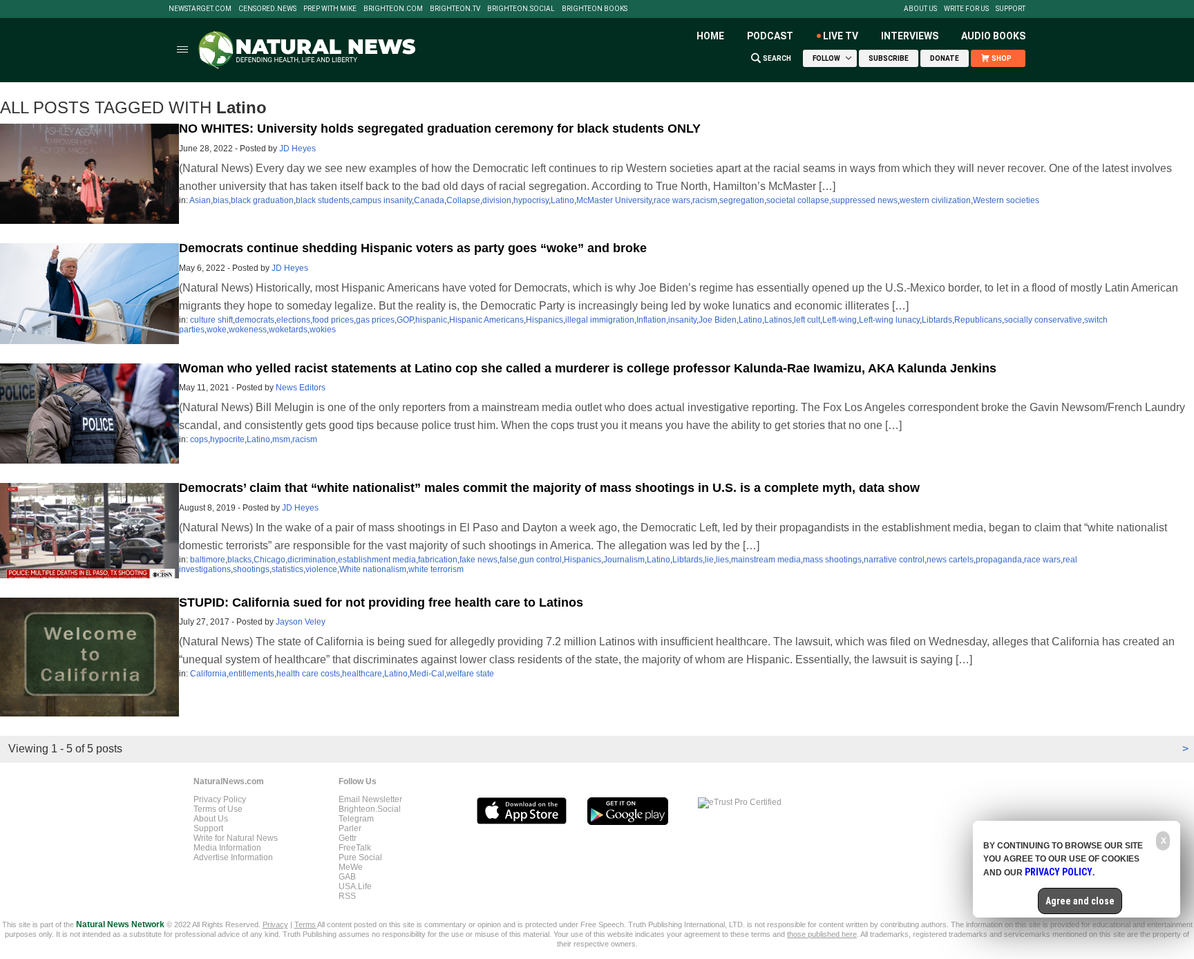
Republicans (978, 320)
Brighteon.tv (455, 9)
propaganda (999, 559)
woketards (288, 329)
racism (704, 200)
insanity (682, 320)
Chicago (269, 559)
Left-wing (839, 320)
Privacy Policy (219, 799)
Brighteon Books (594, 9)
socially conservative (1043, 320)
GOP (405, 320)
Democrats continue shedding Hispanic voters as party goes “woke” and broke (413, 248)
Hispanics (544, 320)
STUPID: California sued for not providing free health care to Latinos (381, 602)
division (496, 200)
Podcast (770, 35)
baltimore (207, 559)
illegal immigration (599, 320)
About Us (920, 9)
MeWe (351, 867)
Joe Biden (718, 320)
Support (1010, 9)
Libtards (937, 320)
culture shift (211, 320)
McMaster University (614, 200)
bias (221, 200)
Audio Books (993, 35)
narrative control (894, 559)
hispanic (431, 320)
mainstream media (766, 559)
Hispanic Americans (486, 320)
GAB (347, 877)
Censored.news (267, 9)
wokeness (248, 329)
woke (217, 329)
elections (293, 320)
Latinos (778, 320)
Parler (350, 828)
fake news (478, 559)
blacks (239, 559)
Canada (429, 200)
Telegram (356, 819)
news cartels (950, 559)
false (509, 559)
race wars (672, 200)
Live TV (840, 35)
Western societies (1006, 200)
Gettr (348, 838)
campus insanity (382, 200)
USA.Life (355, 886)
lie (709, 559)
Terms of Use (218, 809)
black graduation (262, 200)
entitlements (251, 673)
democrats (254, 320)
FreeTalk (355, 848)
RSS (347, 896)
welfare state (470, 673)
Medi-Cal (427, 673)
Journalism (624, 559)
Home (710, 35)
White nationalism (372, 569)
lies (722, 559)
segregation (741, 200)
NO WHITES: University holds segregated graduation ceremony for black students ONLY (440, 128)
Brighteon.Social (521, 9)
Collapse (463, 200)
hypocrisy (531, 200)
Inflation (651, 320)
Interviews (909, 35)
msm (281, 439)
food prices (333, 320)
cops (199, 439)
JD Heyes (297, 148)
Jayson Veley (300, 622)
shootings (251, 569)
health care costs (308, 673)
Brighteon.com (393, 9)
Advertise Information (233, 857)
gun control (541, 559)
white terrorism (436, 569)
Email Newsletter (370, 799)
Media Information (227, 848)
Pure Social (360, 857)
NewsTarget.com (200, 9)
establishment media (377, 559)
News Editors (300, 387)
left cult (807, 320)
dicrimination (311, 559)
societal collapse (797, 200)
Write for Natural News (235, 838)
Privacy (275, 924)
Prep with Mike (330, 9)
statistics (287, 569)
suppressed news (864, 200)
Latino (562, 200)
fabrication (437, 559)
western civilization (935, 200)
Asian (200, 200)
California (208, 673)
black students (323, 200)
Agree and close (1080, 900)
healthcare (362, 673)
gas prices (375, 320)
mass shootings (832, 559)
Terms (305, 924)
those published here (822, 934)
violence (321, 569)
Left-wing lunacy (889, 320)
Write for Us (966, 9)
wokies (323, 329)
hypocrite (227, 439)
